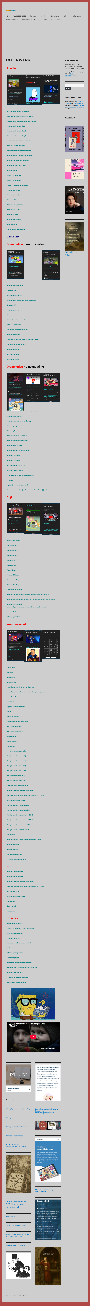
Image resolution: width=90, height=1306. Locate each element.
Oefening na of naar (13, 359)
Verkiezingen (11, 667)
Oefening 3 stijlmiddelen (14, 604)
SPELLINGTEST (14, 237)
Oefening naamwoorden (14, 310)
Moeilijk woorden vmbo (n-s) (16, 775)
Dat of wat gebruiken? (14, 325)
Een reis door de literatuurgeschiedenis (19, 943)
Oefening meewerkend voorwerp (17, 436)
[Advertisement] (45, 35)
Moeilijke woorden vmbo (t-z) (16, 780)
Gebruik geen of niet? (13, 540)
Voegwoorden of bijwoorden (16, 344)
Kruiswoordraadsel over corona (17, 859)
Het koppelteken (12, 224)
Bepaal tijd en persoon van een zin (17, 485)
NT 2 (35, 20)
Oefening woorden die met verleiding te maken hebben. (24, 839)
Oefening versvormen (13, 938)
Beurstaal (10, 672)
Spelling (43, 16)
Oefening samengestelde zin (16, 465)
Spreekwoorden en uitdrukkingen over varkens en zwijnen (25, 795)
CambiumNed (80, 105)
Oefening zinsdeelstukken (15, 470)
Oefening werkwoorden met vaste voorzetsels (21, 300)
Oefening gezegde (12, 426)
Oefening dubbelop (13, 575)
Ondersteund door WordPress (20, 1296)
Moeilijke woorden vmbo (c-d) (16, 761)
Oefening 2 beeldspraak (14, 585)
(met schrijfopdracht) (20, 928)
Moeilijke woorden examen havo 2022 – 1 (20, 820)
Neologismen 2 (11, 682)
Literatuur (32, 16)
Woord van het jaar (13, 716)
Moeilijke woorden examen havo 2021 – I (20, 815)
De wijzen (10, 480)
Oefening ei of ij (12, 170)
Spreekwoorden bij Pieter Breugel (17, 785)
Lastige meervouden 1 (14, 175)
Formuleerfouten (12, 612)
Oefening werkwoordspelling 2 (16, 131)
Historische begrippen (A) (15, 726)
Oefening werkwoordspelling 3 (16, 136)
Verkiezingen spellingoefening (16, 229)
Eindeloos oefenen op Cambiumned (44, 1190)
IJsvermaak (10, 702)
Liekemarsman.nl (78, 103)
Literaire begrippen (13, 958)
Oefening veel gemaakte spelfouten (18, 160)
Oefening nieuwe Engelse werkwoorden (19, 155)
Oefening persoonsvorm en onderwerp (19, 421)
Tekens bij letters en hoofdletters (17, 185)
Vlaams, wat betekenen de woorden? (16, 1225)
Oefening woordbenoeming (15, 285)
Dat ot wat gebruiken (13, 617)
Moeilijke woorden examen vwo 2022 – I (19, 810)
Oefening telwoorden (13, 349)
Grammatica (55, 16)
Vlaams (9, 711)
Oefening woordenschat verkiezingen (16, 1127)
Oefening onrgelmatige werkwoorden (18, 111)
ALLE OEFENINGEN (20, 16)
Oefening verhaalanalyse (14, 972)
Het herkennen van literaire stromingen (19, 963)
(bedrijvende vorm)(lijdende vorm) (29, 490)
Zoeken (68, 88)
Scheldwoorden (12, 741)
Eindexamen (25, 20)
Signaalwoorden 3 (12, 555)
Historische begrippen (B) (15, 731)
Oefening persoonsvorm (14, 416)
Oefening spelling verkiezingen (14, 1136)
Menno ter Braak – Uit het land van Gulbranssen (22, 967)
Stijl (65, 16)
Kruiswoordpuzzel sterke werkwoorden (19, 141)
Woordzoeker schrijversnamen (16, 982)
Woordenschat (11, 20)
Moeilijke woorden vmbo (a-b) (16, 756)
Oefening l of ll (11, 200)
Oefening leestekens (13, 190)
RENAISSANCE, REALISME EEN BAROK (16, 1146)
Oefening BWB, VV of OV (14, 445)
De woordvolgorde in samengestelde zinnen (20, 475)
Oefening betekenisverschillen (16, 800)
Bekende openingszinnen (15, 953)
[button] (9, 90)
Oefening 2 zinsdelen (13, 460)
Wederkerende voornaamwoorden (17, 330)
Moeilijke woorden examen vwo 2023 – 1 (20, 825)
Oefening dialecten (13, 844)
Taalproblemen (11, 570)
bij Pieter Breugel (20, 1245)
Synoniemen (11, 560)
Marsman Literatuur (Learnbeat (75, 107)
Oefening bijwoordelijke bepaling (17, 441)
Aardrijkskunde (11, 736)
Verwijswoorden (76, 16)
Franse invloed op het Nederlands (17, 721)
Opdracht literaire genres (14, 933)
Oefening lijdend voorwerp (15, 431)
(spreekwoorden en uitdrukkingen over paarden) (26, 692)
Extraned (8, 1296)
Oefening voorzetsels (13, 354)
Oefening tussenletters (14, 195)
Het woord (11, 305)
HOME (8, 16)
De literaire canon (12, 948)
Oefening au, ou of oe (13, 214)
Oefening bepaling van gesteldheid (18, 450)
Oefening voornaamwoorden (16, 315)
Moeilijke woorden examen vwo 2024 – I (19, 830)
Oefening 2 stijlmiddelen (14, 599)
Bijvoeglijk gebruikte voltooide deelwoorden (20, 116)
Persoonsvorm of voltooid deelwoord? (19, 151)
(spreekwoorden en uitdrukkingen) (21, 687)
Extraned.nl (79, 101)
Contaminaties (11, 565)
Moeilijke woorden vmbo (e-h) (16, 766)
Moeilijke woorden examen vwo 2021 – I (20, 805)
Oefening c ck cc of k (13, 210)
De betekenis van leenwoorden (16, 751)
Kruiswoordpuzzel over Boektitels (17, 977)
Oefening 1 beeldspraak (14, 580)
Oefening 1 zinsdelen (13, 455)
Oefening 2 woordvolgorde (15, 876)
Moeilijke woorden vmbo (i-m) (16, 771)
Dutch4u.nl (68, 103)
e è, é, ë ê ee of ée (18, 205)
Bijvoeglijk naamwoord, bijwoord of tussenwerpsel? (23, 339)
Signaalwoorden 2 (12, 550)
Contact (44, 20)
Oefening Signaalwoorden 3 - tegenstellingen (18, 1109)
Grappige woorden (13, 849)
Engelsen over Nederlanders (16, 707)
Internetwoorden (12, 697)
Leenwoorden (11, 746)
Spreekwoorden (10, 1245)
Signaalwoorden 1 (12, 545)
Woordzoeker (11, 835)
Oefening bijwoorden (13, 334)
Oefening (10, 205)
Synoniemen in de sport (14, 590)
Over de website (55, 20)
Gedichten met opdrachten (15, 923)
